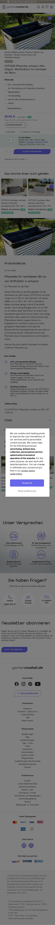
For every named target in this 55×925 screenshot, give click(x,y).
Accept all (27, 483)
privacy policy (28, 470)
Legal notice (16, 473)
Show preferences (27, 491)
